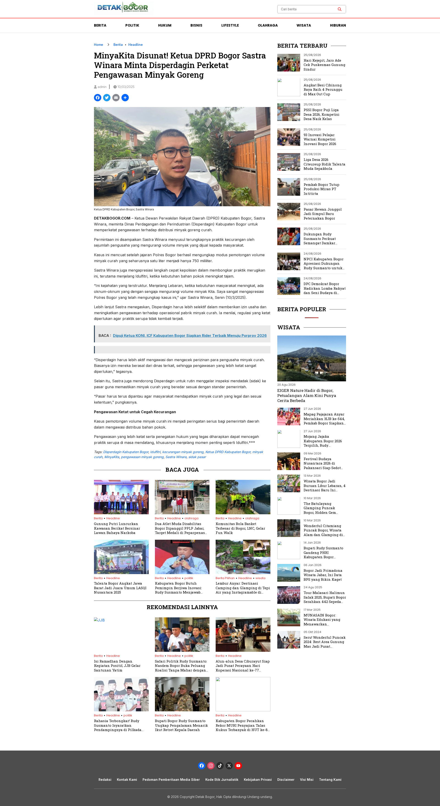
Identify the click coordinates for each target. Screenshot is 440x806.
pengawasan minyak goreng (142, 457)
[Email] (116, 98)
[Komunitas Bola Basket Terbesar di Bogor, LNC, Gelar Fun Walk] (243, 513)
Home (98, 45)
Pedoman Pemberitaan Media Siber (171, 779)
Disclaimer (285, 779)
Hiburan (338, 25)
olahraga (191, 518)
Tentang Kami (330, 779)
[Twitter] (106, 98)
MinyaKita (111, 457)
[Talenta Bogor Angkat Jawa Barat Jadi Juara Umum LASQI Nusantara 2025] (121, 572)
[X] (229, 766)
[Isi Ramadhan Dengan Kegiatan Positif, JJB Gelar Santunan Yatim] (121, 620)
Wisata (304, 25)
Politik (132, 25)
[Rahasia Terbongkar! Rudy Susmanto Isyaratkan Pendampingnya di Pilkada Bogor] (121, 710)
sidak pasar (197, 457)
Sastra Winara (176, 457)
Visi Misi (307, 779)
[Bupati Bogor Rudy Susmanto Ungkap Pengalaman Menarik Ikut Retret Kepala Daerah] (182, 710)
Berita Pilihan (225, 578)
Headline (135, 45)
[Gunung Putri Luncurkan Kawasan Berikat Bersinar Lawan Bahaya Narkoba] (121, 513)
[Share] (125, 98)
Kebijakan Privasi (258, 779)
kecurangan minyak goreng (183, 452)
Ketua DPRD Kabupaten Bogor (227, 452)
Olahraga (268, 25)
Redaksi (105, 779)
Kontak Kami (127, 779)
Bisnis (196, 25)
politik (188, 578)
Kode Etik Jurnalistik (221, 779)
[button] (339, 9)
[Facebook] (97, 98)
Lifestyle (230, 25)
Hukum (164, 25)
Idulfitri (155, 452)
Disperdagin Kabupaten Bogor (125, 452)
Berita (100, 25)
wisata (260, 578)
